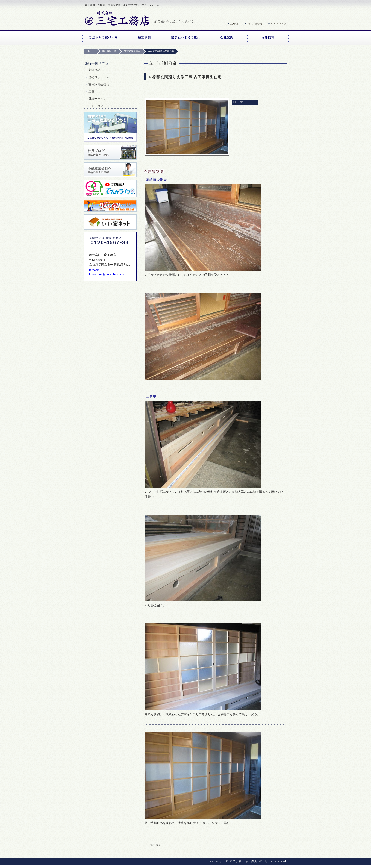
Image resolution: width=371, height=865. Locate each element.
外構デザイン (97, 98)
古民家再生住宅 (98, 84)
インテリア (95, 106)
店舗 (91, 91)
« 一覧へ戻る (153, 844)
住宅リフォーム (98, 77)
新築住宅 (94, 70)
